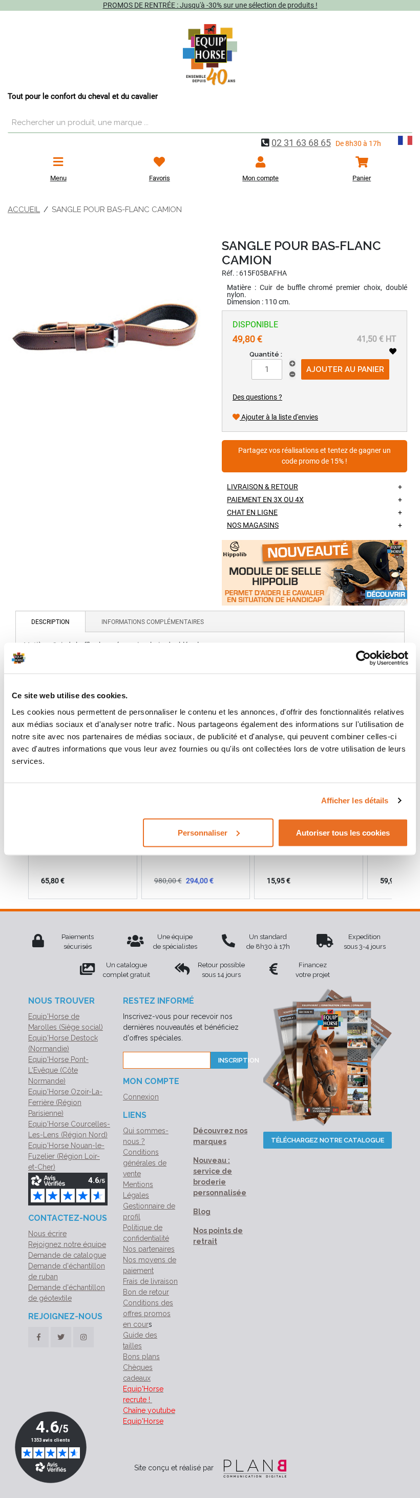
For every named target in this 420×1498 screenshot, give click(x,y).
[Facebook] (38, 1337)
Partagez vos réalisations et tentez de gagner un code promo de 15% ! (314, 456)
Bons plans (141, 1357)
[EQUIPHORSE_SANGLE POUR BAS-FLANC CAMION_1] (104, 329)
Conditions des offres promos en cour (148, 1313)
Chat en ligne (252, 512)
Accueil (24, 209)
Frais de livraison (150, 1281)
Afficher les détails (355, 800)
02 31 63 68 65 (301, 142)
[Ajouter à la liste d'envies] (392, 351)
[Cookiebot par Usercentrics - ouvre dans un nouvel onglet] (363, 658)
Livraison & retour (262, 487)
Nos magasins (253, 525)
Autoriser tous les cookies (343, 832)
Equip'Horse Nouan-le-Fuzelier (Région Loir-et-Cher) (66, 1156)
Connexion (141, 1097)
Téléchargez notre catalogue (327, 1140)
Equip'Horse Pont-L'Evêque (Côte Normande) (58, 1070)
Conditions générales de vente (144, 1163)
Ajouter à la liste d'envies (279, 417)
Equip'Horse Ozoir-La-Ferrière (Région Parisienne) (65, 1102)
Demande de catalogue (67, 1255)
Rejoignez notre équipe (67, 1244)
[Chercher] (402, 123)
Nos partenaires (149, 1249)
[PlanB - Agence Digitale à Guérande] (251, 1468)
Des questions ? (257, 397)
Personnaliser (202, 832)
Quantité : (265, 354)
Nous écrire (47, 1234)
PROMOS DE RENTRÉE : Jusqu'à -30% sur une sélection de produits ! (210, 5)
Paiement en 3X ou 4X (265, 499)
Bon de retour (146, 1292)
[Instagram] (83, 1337)
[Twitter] (61, 1337)
